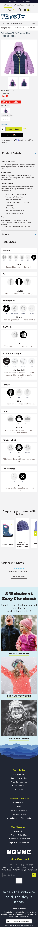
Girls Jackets (33, 27)
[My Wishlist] (14, 10)
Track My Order (19, 778)
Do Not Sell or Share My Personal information (18, 913)
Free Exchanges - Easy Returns (19, 1)
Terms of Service (31, 914)
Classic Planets (7, 545)
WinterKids (8, 5)
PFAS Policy (13, 916)
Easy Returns (19, 786)
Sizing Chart (5, 124)
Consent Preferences (19, 909)
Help (19, 806)
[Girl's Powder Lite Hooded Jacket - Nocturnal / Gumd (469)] (13, 82)
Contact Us (19, 803)
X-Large (5, 119)
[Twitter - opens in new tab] (14, 851)
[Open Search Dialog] (9, 10)
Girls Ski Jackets (5, 29)
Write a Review (19, 577)
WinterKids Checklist (19, 839)
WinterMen (30, 5)
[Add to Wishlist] (24, 129)
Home (2, 27)
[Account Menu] (19, 10)
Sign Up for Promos (19, 843)
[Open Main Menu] (31, 16)
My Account (19, 774)
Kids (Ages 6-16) (9, 27)
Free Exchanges (19, 782)
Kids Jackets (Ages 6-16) (22, 27)
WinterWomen (19, 5)
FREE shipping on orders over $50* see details (19, 23)
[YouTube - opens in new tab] (29, 851)
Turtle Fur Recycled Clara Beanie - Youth (22, 545)
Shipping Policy (19, 810)
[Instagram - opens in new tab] (19, 851)
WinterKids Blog (19, 835)
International (19, 814)
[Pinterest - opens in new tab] (24, 851)
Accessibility (24, 916)
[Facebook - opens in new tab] (9, 851)
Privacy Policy (8, 912)
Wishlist (19, 790)
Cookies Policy (19, 912)
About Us (19, 831)
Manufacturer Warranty (19, 818)
